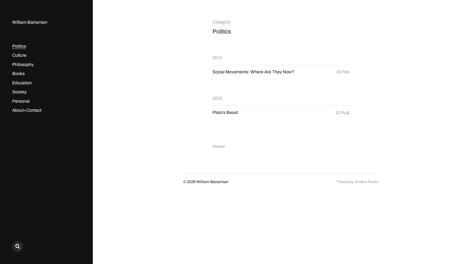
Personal (21, 101)
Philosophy (23, 64)
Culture (19, 55)
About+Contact (27, 110)
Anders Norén (367, 182)
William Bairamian (29, 22)
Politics (19, 46)
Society (19, 91)
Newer (219, 146)
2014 (217, 57)
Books (18, 73)
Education (22, 82)
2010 (217, 98)
